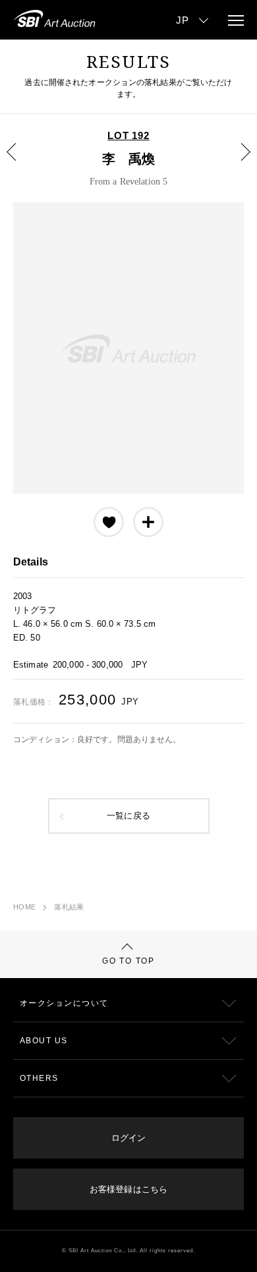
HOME (24, 907)
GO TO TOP (128, 961)
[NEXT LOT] (238, 161)
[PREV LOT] (19, 161)
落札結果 (69, 907)
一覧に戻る (128, 816)
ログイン (128, 1138)
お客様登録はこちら (128, 1189)
